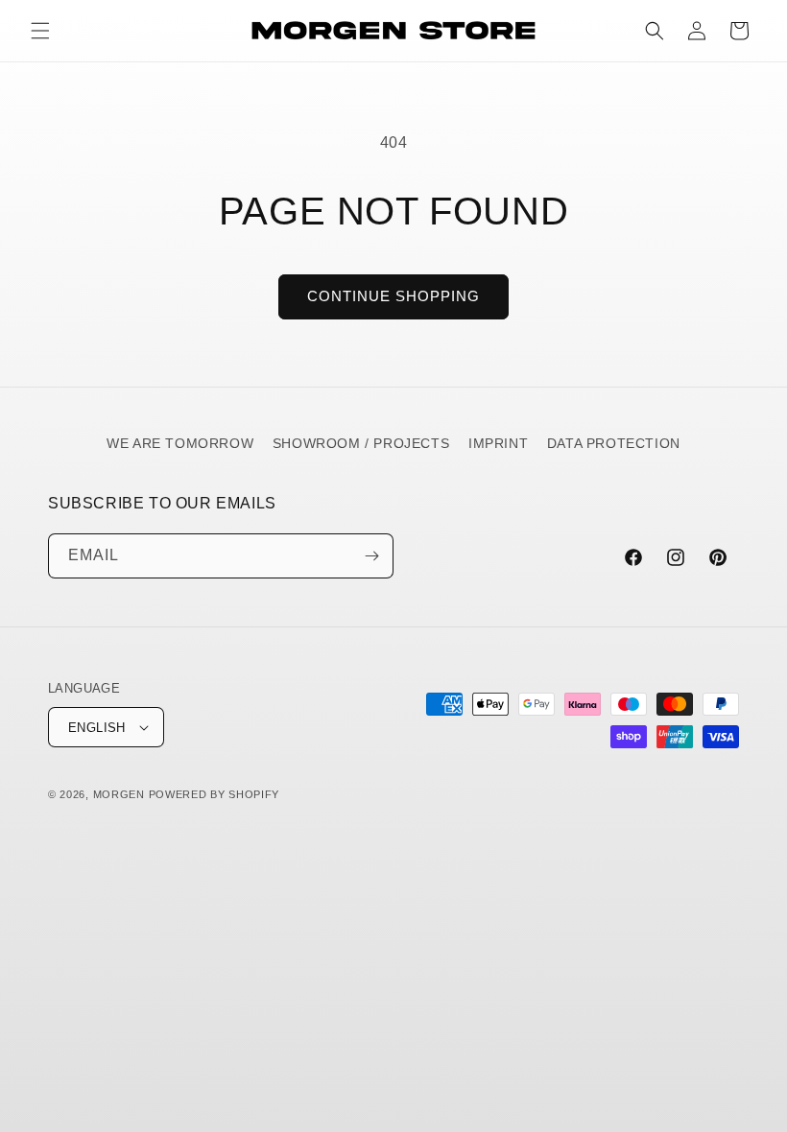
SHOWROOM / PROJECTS (361, 443)
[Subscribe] (371, 555)
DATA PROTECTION (613, 443)
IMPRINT (498, 443)
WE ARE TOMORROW (180, 443)
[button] (40, 31)
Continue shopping (393, 296)
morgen (119, 794)
